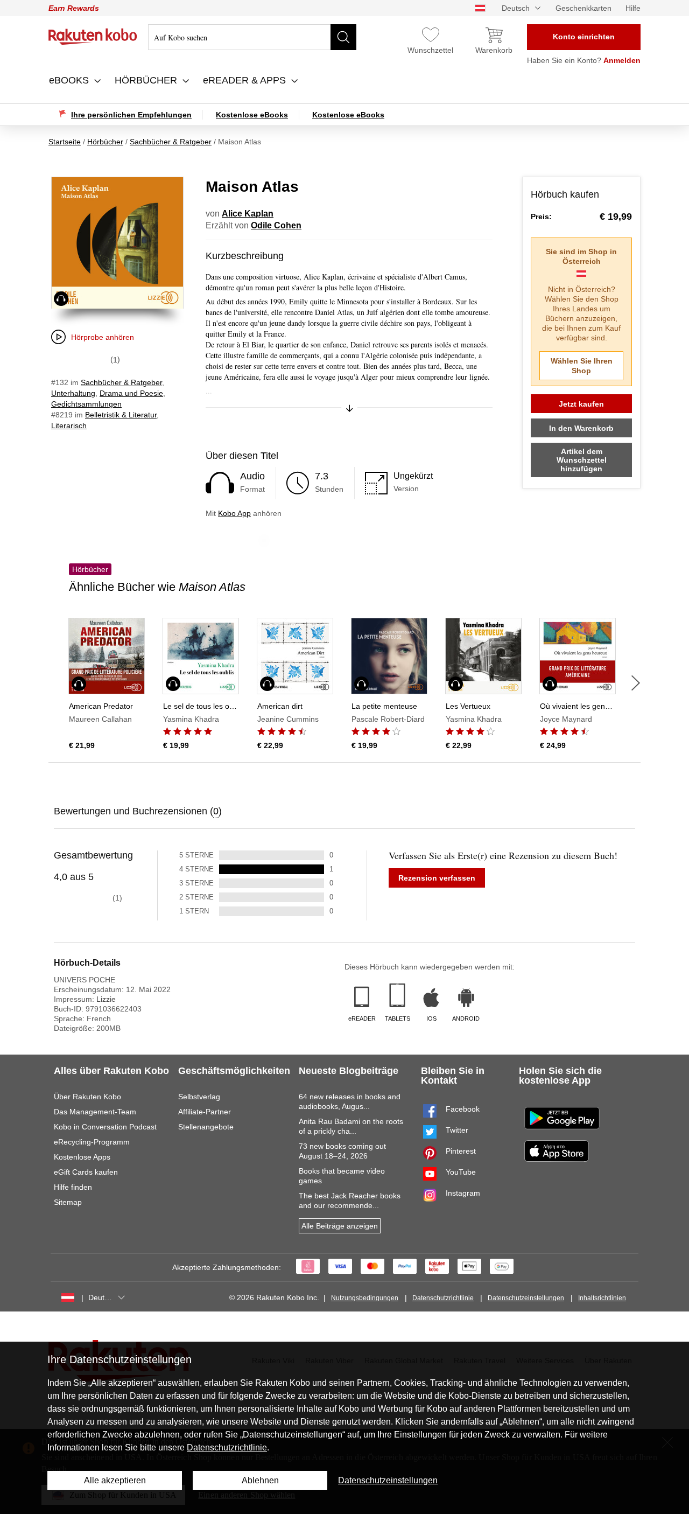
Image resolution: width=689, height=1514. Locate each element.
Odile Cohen (276, 225)
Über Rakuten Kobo (87, 1096)
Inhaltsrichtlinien (602, 1298)
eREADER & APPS (246, 80)
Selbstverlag (199, 1096)
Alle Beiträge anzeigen (339, 1226)
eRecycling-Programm (92, 1142)
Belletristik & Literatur (121, 414)
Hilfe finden (73, 1187)
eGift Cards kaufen (86, 1172)
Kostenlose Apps (82, 1157)
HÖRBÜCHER (147, 80)
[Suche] (343, 37)
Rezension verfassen (436, 878)
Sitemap (68, 1202)
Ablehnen (260, 1480)
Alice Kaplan (247, 213)
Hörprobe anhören (102, 337)
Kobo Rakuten (92, 36)
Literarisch (69, 425)
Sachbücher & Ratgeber (121, 382)
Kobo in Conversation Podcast (105, 1126)
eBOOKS (70, 80)
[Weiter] (636, 683)
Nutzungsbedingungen (364, 1298)
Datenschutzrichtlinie (443, 1298)
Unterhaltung (73, 393)
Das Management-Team (95, 1111)
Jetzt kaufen (581, 404)
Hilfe (633, 8)
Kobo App (234, 513)
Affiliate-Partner (204, 1111)
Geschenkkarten (583, 8)
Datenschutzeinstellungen (526, 1298)
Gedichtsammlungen (86, 404)
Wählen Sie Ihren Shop (582, 366)
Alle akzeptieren (115, 1480)
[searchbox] (252, 37)
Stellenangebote (206, 1126)
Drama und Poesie (131, 393)
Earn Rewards (73, 8)
